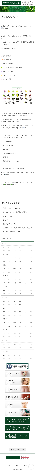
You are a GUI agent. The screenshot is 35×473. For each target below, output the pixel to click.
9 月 (20, 258)
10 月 (14, 258)
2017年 (5, 308)
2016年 (5, 319)
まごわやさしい (7, 216)
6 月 (4, 261)
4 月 (15, 261)
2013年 (5, 340)
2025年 (5, 243)
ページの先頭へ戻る (18, 450)
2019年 (5, 286)
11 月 (9, 258)
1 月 (31, 250)
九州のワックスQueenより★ (11, 232)
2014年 (5, 330)
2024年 (5, 254)
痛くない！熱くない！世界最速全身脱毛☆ (15, 212)
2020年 (5, 276)
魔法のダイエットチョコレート (12, 224)
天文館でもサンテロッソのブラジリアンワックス (17, 228)
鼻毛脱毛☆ (6, 220)
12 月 (4, 258)
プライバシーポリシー (13, 465)
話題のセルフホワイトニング (11, 208)
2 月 (26, 250)
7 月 (31, 258)
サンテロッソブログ (10, 203)
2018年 (5, 297)
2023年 (5, 265)
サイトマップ (23, 465)
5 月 (9, 261)
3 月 (20, 261)
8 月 (25, 258)
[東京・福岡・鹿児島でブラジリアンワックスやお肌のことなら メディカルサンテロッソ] (17, 3)
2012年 (5, 351)
